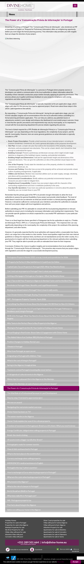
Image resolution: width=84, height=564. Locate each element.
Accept (75, 562)
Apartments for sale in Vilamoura (55, 534)
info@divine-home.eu (54, 542)
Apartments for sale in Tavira (54, 537)
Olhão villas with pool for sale (15, 532)
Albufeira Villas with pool (14, 534)
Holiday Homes (10, 520)
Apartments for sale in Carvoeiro (55, 532)
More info (60, 562)
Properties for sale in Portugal (15, 523)
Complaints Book (36, 559)
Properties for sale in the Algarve (16, 525)
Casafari (70, 559)
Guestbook (38, 549)
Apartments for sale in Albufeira (55, 530)
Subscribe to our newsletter (19, 549)
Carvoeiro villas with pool (14, 537)
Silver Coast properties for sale (54, 520)
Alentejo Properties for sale (14, 527)
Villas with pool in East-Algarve (54, 525)
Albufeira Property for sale (53, 527)
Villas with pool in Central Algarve (55, 523)
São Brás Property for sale (14, 530)
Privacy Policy (27, 559)
